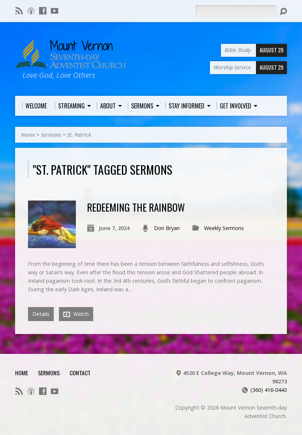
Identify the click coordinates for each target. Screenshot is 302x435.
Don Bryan (167, 228)
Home (28, 134)
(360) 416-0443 (268, 389)
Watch (80, 313)
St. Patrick (79, 134)
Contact (80, 372)
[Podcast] (31, 10)
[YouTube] (54, 10)
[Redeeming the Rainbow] (52, 244)
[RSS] (19, 10)
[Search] (283, 11)
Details (40, 313)
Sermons (51, 134)
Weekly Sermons (224, 228)
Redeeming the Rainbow (136, 207)
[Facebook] (42, 10)
